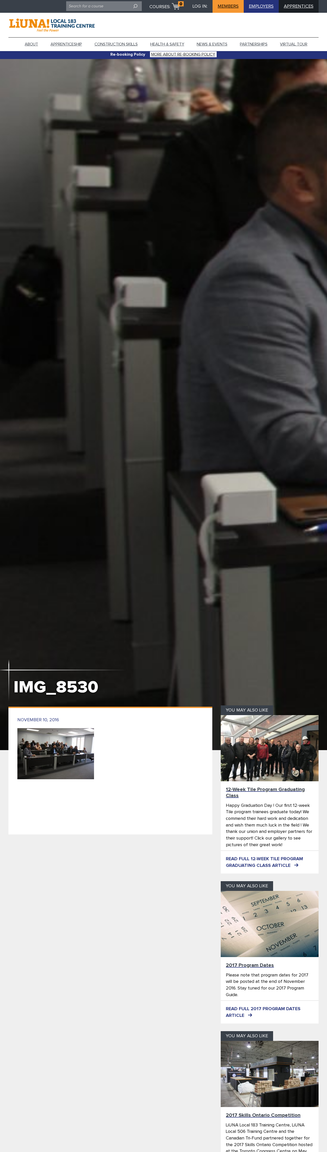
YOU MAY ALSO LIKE (247, 710)
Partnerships (253, 44)
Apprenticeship (66, 44)
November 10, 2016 (38, 720)
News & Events (212, 44)
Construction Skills (116, 44)
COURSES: (159, 7)
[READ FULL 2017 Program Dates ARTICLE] (269, 924)
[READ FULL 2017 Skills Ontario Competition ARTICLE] (269, 1074)
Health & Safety (167, 44)
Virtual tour (293, 44)
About (31, 44)
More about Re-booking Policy (183, 54)
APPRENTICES (298, 6)
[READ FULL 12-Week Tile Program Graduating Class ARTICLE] (269, 748)
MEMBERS (228, 6)
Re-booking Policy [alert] (127, 54)
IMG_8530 (56, 687)
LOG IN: (200, 6)
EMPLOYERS (261, 6)
